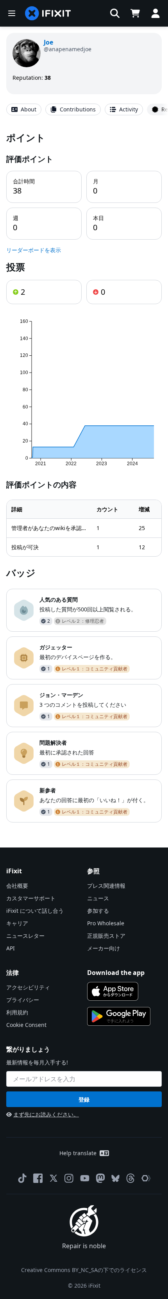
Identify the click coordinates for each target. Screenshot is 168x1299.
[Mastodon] (100, 1178)
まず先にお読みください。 (46, 1114)
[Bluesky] (115, 1178)
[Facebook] (38, 1178)
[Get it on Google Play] (118, 1016)
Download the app (116, 972)
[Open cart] (135, 13)
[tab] (23, 109)
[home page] (48, 13)
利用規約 (17, 1012)
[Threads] (130, 1178)
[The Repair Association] (146, 1178)
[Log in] (155, 13)
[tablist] (84, 109)
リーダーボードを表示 (33, 250)
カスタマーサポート (30, 898)
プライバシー (22, 999)
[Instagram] (69, 1178)
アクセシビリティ (28, 987)
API (10, 948)
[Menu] (12, 13)
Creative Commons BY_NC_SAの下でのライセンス (84, 1270)
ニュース (98, 898)
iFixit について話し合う (35, 910)
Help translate (78, 1153)
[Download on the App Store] (112, 991)
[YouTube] (84, 1178)
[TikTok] (22, 1178)
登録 (84, 1099)
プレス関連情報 (106, 885)
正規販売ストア (106, 935)
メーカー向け (103, 948)
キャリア (17, 923)
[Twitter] (53, 1178)
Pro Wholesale (105, 923)
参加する (98, 910)
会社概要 (17, 885)
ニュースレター (25, 935)
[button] (115, 13)
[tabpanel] (84, 476)
